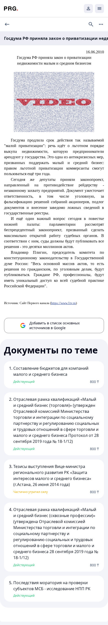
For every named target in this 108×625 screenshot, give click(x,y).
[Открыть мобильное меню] (99, 8)
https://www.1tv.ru (63, 303)
